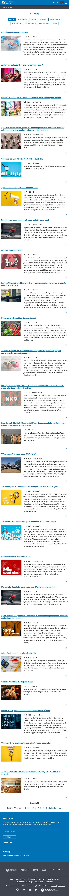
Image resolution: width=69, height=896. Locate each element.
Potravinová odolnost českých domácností (18, 318)
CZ (54, 2)
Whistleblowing (53, 879)
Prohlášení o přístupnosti (36, 879)
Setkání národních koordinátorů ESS (16, 557)
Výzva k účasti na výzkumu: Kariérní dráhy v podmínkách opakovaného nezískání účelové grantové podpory (34, 617)
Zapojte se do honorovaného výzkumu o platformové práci (25, 220)
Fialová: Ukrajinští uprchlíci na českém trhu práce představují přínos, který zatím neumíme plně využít (34, 284)
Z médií (33, 19)
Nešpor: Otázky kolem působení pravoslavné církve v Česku (25, 711)
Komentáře (42, 19)
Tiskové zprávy (22, 19)
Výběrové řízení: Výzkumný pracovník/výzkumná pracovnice (26, 743)
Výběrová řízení (17, 23)
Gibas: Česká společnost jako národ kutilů (18, 653)
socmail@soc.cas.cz (58, 886)
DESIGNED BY (55, 869)
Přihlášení (49, 882)
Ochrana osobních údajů (24, 882)
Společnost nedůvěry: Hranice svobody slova (19, 187)
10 (46, 808)
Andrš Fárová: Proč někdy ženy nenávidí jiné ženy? (22, 65)
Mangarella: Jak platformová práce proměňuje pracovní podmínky (28, 587)
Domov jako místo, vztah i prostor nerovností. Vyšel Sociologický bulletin (31, 97)
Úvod (4, 7)
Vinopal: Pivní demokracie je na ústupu (17, 682)
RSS (11, 879)
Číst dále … (66, 59)
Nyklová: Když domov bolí (11, 250)
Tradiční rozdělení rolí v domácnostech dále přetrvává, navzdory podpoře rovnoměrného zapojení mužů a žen (31, 352)
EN (57, 2)
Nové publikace (44, 23)
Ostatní (55, 23)
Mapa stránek (20, 879)
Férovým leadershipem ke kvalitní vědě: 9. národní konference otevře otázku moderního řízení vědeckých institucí (32, 387)
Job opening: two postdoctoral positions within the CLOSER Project (28, 522)
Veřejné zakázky (55, 19)
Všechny (11, 19)
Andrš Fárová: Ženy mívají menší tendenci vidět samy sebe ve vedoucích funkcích (30, 773)
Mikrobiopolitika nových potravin (14, 32)
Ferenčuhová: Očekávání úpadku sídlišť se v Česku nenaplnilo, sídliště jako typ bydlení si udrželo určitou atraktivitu (33, 424)
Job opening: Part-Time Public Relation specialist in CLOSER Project (29, 487)
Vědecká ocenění (30, 23)
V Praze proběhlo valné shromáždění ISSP (18, 454)
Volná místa (39, 882)
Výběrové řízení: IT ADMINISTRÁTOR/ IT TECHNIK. (22, 159)
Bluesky (26, 855)
